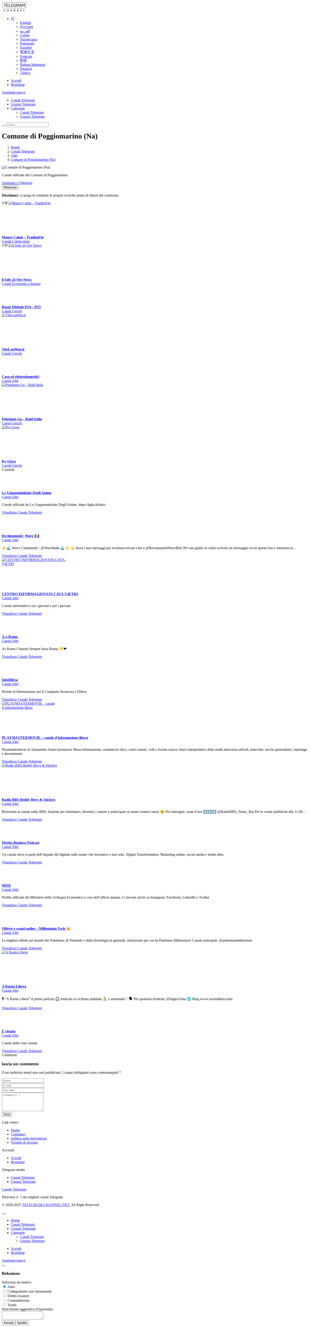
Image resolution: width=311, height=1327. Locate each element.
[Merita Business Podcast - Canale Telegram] (11, 838)
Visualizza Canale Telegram (22, 512)
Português (27, 43)
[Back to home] (14, 11)
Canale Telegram (14, 1189)
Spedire (22, 1322)
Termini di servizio (24, 1142)
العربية (25, 31)
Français (26, 56)
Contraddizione (18, 1300)
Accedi (16, 80)
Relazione (10, 187)
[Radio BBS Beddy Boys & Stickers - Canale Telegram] (36, 765)
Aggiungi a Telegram (17, 183)
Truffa (11, 1305)
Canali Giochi (12, 311)
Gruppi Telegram (23, 104)
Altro (11, 1287)
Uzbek (25, 35)
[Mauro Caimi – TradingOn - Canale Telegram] (42, 203)
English (25, 23)
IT (12, 18)
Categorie (18, 108)
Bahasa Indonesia (32, 65)
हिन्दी (23, 60)
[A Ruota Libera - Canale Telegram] (36, 952)
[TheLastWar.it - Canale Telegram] (36, 315)
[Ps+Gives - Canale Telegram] (36, 427)
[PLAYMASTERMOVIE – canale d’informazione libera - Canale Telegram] (36, 708)
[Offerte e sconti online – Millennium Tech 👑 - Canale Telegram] (11, 924)
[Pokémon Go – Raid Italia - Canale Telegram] (36, 385)
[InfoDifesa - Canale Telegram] (11, 676)
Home (15, 1130)
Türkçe (25, 73)
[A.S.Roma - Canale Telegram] (11, 633)
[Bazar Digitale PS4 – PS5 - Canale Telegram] (11, 303)
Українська (28, 39)
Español (26, 47)
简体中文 (27, 52)
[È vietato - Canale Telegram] (11, 1027)
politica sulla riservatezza (29, 1138)
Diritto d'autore (18, 1296)
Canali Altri (10, 381)
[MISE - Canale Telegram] (11, 881)
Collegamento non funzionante (29, 1291)
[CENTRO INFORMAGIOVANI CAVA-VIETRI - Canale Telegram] (36, 564)
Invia (7, 1114)
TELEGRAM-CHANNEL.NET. (46, 1205)
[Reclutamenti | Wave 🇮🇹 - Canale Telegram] (11, 531)
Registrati (18, 85)
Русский (26, 27)
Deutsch (26, 69)
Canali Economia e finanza (21, 284)
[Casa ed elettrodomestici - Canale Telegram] (11, 372)
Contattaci (18, 1134)
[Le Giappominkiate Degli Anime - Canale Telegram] (11, 489)
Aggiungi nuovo (13, 92)
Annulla (8, 1322)
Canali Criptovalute (16, 241)
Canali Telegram (23, 100)
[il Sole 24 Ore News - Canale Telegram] (42, 245)
